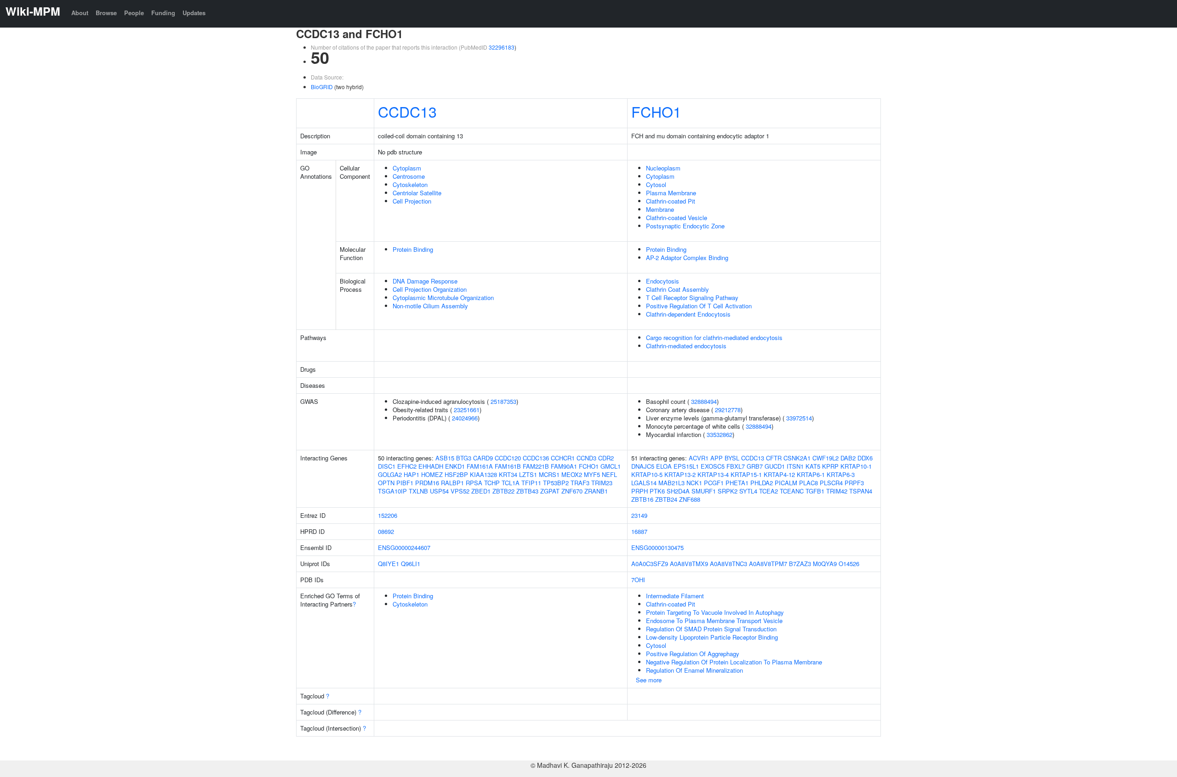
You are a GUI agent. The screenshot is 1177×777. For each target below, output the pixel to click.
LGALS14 (644, 482)
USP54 (439, 491)
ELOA (664, 466)
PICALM (786, 482)
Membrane (660, 209)
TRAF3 (580, 482)
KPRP (830, 466)
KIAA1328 (483, 474)
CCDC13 (407, 111)
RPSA (474, 482)
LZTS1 (528, 474)
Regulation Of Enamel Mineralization (694, 670)
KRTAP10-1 (856, 466)
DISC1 (386, 466)
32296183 (501, 47)
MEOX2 (571, 474)
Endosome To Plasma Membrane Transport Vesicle (714, 620)
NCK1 (694, 482)
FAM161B (508, 466)
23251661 (467, 409)
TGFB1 (815, 491)
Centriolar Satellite (417, 192)
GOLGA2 (390, 474)
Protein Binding (413, 249)
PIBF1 (404, 482)
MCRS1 (549, 474)
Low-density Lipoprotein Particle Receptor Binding (712, 637)
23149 (639, 515)
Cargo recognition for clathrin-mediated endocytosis (714, 337)
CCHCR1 (563, 458)
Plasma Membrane (671, 192)
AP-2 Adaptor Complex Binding (687, 257)
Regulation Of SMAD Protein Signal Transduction (711, 628)
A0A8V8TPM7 (768, 563)
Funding (163, 12)
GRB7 (755, 466)
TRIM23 (601, 482)
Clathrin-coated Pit (670, 201)
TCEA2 (768, 491)
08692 (386, 531)
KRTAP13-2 (680, 474)
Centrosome (409, 176)
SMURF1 (703, 491)
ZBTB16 (642, 499)
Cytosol (656, 184)
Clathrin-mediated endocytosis (686, 345)
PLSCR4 (831, 482)
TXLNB (418, 491)
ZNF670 (572, 491)
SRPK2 (727, 491)
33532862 (719, 434)
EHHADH (430, 466)
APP (716, 458)
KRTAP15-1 (746, 474)
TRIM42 (836, 491)
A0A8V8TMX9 (689, 563)
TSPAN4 (860, 491)
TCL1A (511, 482)
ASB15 (444, 458)
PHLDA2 (761, 482)
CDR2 (606, 458)
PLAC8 (808, 482)
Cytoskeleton (410, 184)
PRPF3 (854, 482)
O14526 (849, 563)
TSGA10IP (392, 491)
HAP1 (411, 474)
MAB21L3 (671, 482)
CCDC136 (536, 458)
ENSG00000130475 (657, 547)
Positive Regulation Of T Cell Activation (699, 305)
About (79, 12)
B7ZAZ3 (800, 563)
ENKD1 (455, 466)
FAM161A (480, 466)
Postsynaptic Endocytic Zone (685, 225)
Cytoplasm (407, 168)
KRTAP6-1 (811, 474)
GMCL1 (610, 466)
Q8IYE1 (388, 563)
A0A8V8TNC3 (728, 563)
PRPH (639, 491)
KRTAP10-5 (647, 474)
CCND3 (586, 458)
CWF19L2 (825, 458)
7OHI (638, 579)
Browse (106, 12)
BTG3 (463, 458)
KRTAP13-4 (713, 474)
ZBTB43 (527, 491)
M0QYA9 (825, 563)
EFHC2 (407, 466)
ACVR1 (698, 458)
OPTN (386, 482)
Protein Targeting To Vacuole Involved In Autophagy (715, 612)
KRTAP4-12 (779, 474)
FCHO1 (656, 111)
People (134, 12)
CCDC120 (508, 458)
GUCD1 (775, 466)
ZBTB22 (503, 491)
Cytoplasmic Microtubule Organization (443, 297)
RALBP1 (452, 482)
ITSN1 (795, 466)
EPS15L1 (686, 466)
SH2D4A (678, 491)
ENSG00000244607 (404, 547)
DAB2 (848, 458)
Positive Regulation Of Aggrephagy (692, 653)
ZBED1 (481, 491)
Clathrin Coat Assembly (677, 289)
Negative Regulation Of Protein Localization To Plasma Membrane (734, 662)
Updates (194, 12)
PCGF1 (714, 482)
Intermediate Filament (675, 595)
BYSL (732, 458)
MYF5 (592, 474)
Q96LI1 (410, 563)
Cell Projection (412, 201)
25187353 (503, 401)
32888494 (704, 401)
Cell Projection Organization (430, 289)
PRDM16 (427, 482)
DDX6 (865, 458)
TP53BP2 (556, 482)
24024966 (465, 418)
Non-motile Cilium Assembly (430, 305)
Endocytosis (662, 281)
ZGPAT (550, 491)
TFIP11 (531, 482)
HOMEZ (432, 474)
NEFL (609, 474)
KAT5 (813, 466)
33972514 (799, 418)
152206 (387, 515)
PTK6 (657, 491)
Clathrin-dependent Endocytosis (688, 314)
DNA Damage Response (425, 281)
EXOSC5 (713, 466)
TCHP (492, 482)
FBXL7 (735, 466)
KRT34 (508, 474)
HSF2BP (456, 474)
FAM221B (536, 466)
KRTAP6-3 (841, 474)
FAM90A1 (564, 466)
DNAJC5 (642, 466)
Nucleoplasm (663, 168)
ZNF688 (689, 499)
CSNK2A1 (797, 458)
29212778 (728, 409)
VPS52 (460, 491)
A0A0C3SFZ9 (649, 563)
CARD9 (483, 458)
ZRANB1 (596, 491)
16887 (639, 531)
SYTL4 (748, 491)
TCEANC (792, 491)
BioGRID (322, 87)
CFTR (774, 458)
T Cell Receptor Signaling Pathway (692, 297)
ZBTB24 (666, 499)
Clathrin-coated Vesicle (676, 217)
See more (649, 679)
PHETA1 (737, 482)
